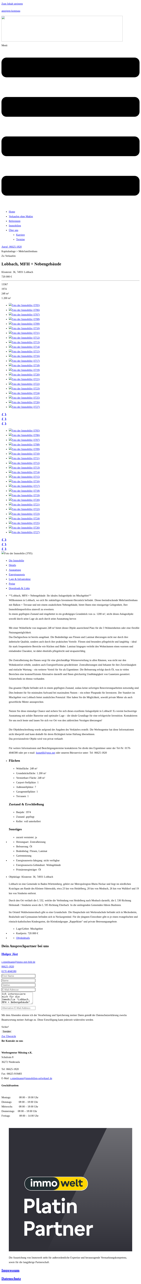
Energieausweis (17, 574)
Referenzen (14, 221)
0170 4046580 (8, 971)
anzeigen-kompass (10, 11)
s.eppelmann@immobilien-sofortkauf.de (31, 1078)
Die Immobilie (16, 560)
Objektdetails (23, 938)
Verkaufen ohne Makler (21, 216)
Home (12, 211)
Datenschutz (11, 1278)
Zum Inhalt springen (12, 3)
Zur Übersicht (8, 1036)
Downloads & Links (19, 588)
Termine (20, 239)
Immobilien (15, 225)
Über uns (13, 230)
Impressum (10, 1270)
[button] (70, 125)
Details (12, 565)
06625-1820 (7, 966)
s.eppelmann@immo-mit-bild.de (18, 962)
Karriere (20, 234)
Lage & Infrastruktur (20, 579)
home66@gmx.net (45, 752)
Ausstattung (15, 570)
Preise (12, 583)
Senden (7, 1031)
